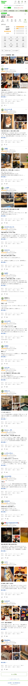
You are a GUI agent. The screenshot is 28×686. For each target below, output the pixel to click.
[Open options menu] (26, 68)
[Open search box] (2, 50)
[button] (4, 60)
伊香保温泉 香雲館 (5, 15)
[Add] (25, 14)
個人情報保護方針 (16, 682)
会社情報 (10, 682)
